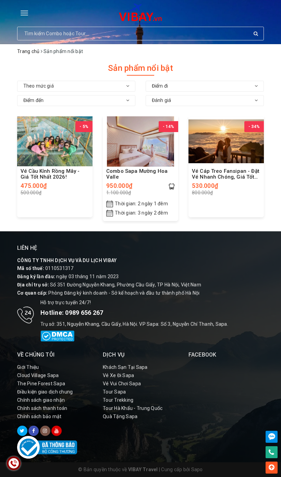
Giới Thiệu (28, 367)
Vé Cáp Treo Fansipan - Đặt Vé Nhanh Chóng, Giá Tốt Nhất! (225, 174)
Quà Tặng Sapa (120, 416)
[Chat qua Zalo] (272, 437)
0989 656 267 (84, 312)
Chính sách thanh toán (42, 408)
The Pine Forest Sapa (41, 383)
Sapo (197, 469)
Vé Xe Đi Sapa (118, 375)
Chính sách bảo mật (39, 416)
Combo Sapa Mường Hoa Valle (137, 174)
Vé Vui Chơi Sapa (122, 383)
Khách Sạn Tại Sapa (125, 367)
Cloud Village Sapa (38, 375)
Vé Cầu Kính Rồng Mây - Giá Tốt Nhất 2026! (50, 174)
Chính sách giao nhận (41, 400)
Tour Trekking (118, 400)
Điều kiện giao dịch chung (45, 392)
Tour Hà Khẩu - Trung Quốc (132, 408)
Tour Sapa (114, 392)
